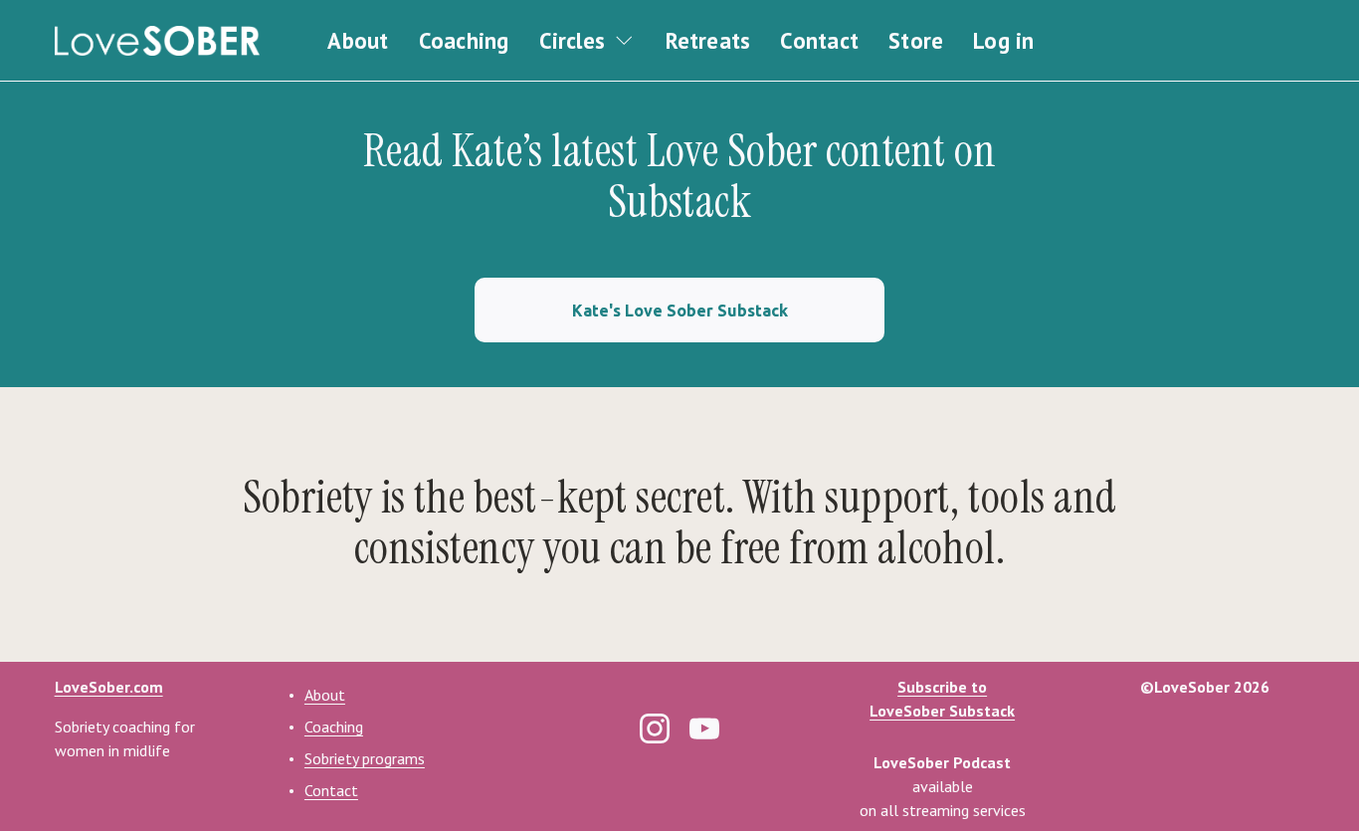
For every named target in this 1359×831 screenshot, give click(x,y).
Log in (1003, 40)
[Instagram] (655, 728)
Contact (819, 40)
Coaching (464, 40)
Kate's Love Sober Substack (680, 310)
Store (915, 40)
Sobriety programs (364, 758)
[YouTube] (704, 728)
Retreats (708, 40)
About (357, 40)
